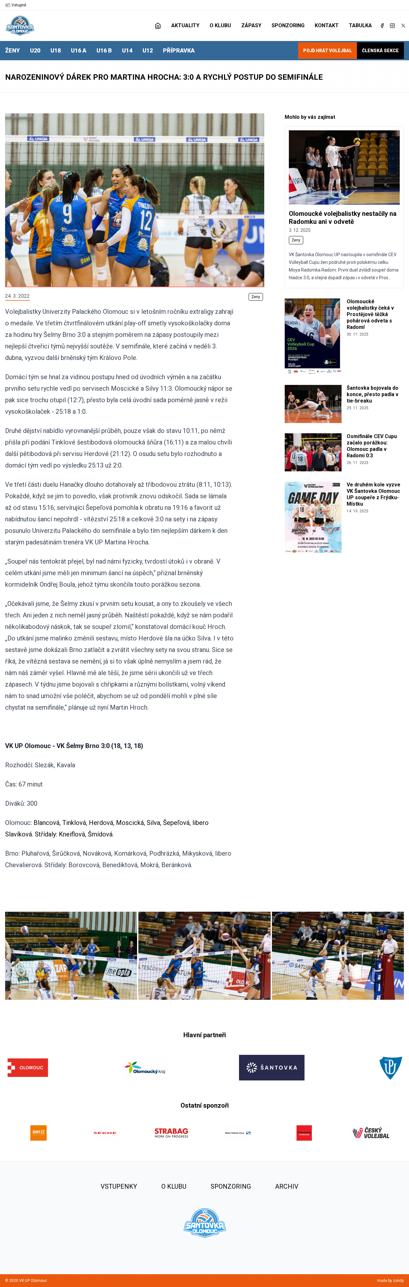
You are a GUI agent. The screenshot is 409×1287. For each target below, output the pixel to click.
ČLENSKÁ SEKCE (380, 50)
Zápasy (251, 25)
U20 (35, 50)
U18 (55, 50)
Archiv (286, 1186)
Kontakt (327, 25)
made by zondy (390, 1280)
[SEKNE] (105, 1133)
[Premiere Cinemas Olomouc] (304, 1133)
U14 (127, 50)
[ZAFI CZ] (38, 1133)
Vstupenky (119, 1186)
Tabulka (360, 25)
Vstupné (19, 5)
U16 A (78, 50)
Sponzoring (288, 25)
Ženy (12, 50)
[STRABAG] (171, 1133)
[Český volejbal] (370, 1133)
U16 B (104, 50)
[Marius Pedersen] (237, 1133)
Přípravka (179, 50)
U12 (148, 50)
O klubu (220, 25)
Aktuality (185, 25)
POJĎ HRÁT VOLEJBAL (327, 50)
